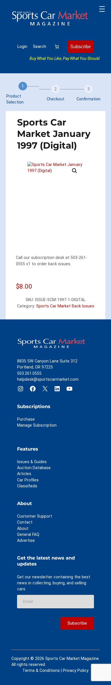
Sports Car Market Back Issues (65, 306)
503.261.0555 (29, 373)
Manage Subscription (37, 425)
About (22, 528)
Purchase (26, 419)
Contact (24, 522)
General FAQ (28, 534)
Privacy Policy (76, 670)
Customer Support (34, 516)
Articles (24, 473)
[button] (74, 171)
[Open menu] (102, 9)
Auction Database (34, 467)
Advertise (26, 540)
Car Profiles (28, 480)
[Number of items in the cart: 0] (57, 46)
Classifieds (27, 486)
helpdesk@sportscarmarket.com (48, 379)
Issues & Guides (32, 461)
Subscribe (80, 46)
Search (39, 46)
